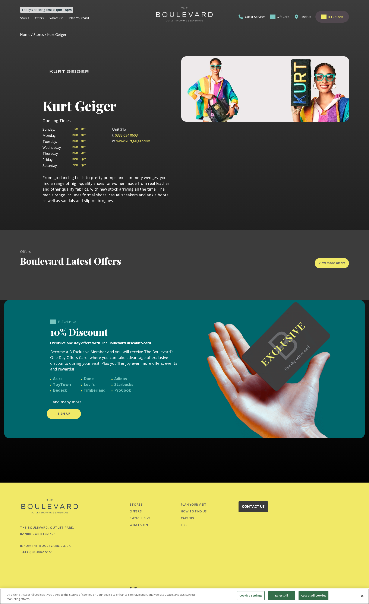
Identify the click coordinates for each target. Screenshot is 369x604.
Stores (24, 18)
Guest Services (255, 17)
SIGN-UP (64, 413)
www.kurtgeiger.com (131, 141)
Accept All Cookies (313, 595)
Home (25, 34)
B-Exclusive (336, 17)
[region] (184, 596)
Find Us (306, 17)
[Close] (362, 595)
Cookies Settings (250, 595)
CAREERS (187, 518)
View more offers (332, 263)
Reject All (281, 595)
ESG (184, 525)
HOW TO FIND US (193, 511)
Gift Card (283, 17)
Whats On (56, 18)
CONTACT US (253, 506)
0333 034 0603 (125, 135)
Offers (39, 18)
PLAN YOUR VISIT (193, 504)
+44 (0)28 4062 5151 (36, 552)
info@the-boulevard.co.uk (45, 546)
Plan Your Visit (79, 18)
